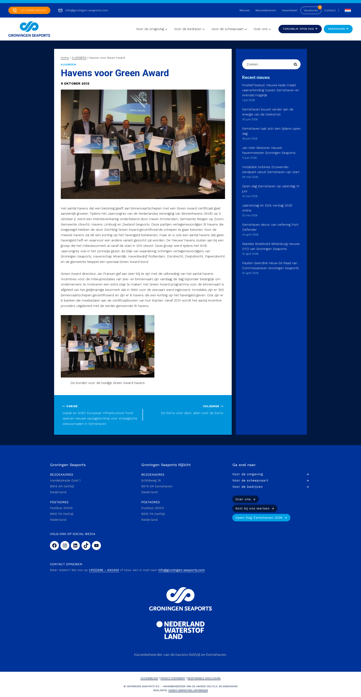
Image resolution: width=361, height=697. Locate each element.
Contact (330, 10)
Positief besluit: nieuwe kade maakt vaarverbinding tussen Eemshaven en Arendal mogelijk (270, 90)
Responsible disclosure (204, 678)
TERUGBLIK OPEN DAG (299, 28)
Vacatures (311, 10)
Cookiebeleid (149, 678)
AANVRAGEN (337, 28)
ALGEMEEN (68, 64)
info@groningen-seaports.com (86, 10)
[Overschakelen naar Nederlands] (347, 10)
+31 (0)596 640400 (33, 10)
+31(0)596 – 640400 (104, 570)
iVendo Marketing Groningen (188, 690)
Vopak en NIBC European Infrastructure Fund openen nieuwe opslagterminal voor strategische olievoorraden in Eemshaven (99, 415)
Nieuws (245, 10)
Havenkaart (289, 10)
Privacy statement (172, 678)
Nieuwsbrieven (265, 10)
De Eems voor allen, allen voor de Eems (192, 410)
